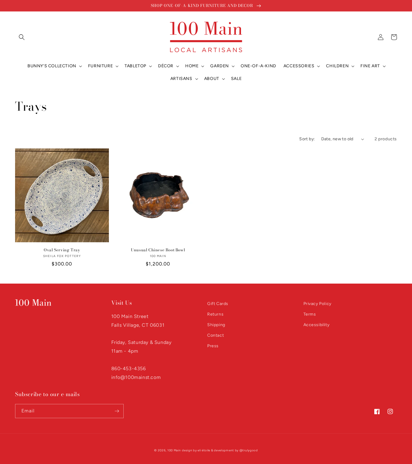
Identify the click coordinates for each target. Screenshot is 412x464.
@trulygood (248, 450)
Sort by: (307, 138)
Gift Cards (217, 303)
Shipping (216, 324)
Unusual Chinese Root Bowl (158, 250)
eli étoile (204, 450)
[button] (21, 37)
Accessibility (316, 324)
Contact (215, 335)
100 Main (174, 450)
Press (213, 345)
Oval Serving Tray (62, 250)
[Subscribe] (116, 411)
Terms (309, 314)
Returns (215, 314)
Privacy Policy (317, 303)
